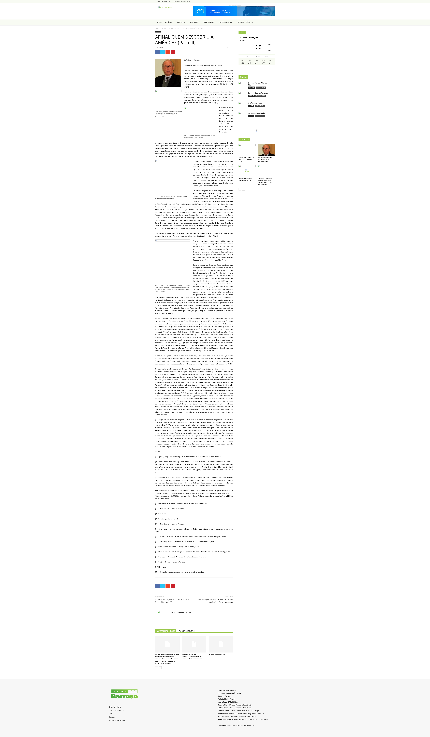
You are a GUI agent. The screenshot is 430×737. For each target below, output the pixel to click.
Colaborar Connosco (116, 710)
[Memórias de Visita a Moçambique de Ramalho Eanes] (266, 150)
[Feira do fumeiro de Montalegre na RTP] (247, 171)
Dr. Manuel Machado (256, 113)
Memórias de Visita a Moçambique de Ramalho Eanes (265, 159)
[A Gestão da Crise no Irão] (221, 644)
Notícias (168, 22)
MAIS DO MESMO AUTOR (187, 631)
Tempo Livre (208, 22)
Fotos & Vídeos (225, 22)
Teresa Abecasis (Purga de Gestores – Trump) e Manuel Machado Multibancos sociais (192, 657)
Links (111, 714)
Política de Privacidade (117, 720)
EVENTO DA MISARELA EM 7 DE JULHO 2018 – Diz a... (246, 159)
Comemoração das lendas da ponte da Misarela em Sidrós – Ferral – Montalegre (215, 601)
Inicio (157, 28)
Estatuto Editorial (115, 707)
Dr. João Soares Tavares (181, 612)
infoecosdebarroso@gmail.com (243, 725)
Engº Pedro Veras (255, 103)
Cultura (181, 22)
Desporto (194, 22)
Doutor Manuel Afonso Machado (257, 84)
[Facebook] (273, 1)
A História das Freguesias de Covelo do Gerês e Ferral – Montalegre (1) (172, 601)
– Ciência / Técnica (245, 22)
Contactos (112, 717)
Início (159, 22)
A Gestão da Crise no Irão (217, 654)
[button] (272, 22)
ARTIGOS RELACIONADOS (166, 631)
